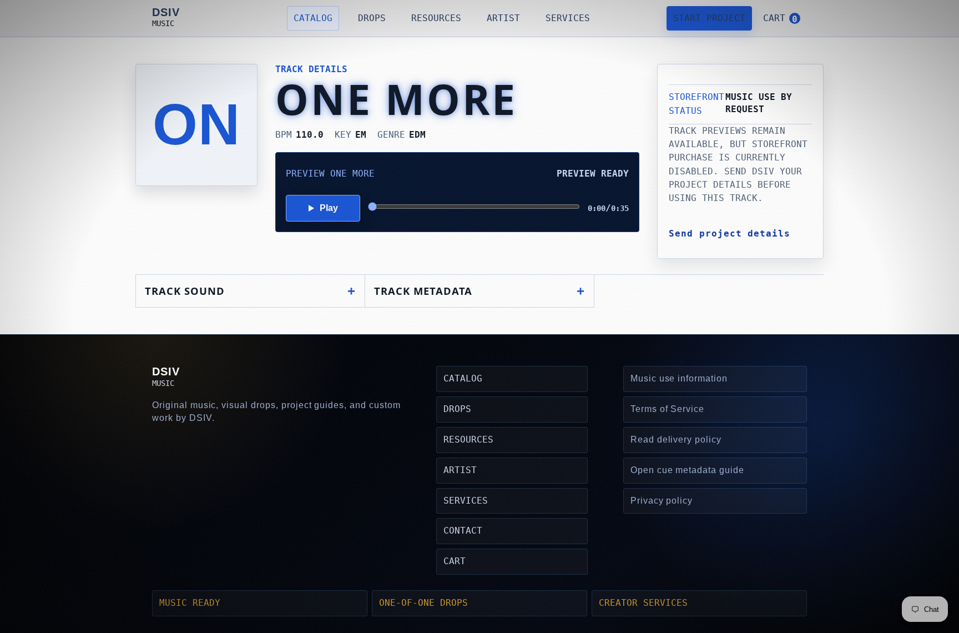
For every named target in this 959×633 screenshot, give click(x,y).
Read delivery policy (675, 439)
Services (568, 18)
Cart (454, 561)
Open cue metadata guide (687, 470)
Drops (372, 18)
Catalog (313, 18)
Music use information (679, 378)
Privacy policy (661, 500)
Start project (709, 18)
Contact (462, 530)
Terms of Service (667, 409)
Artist (503, 18)
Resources (436, 18)
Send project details (729, 233)
